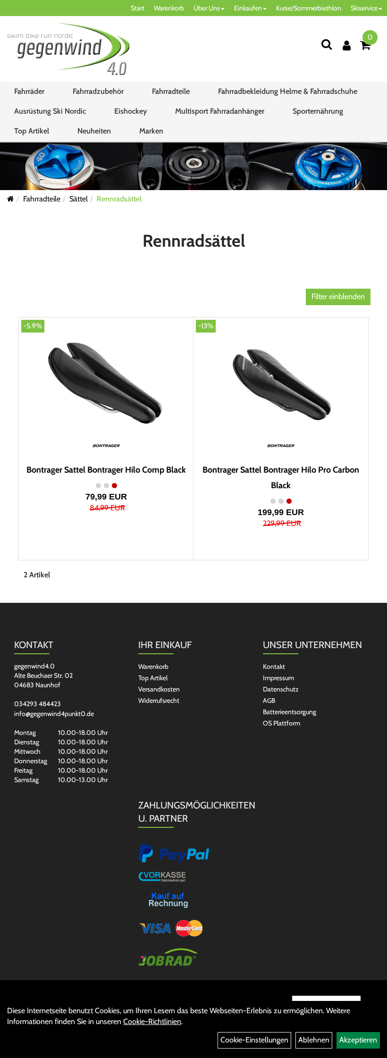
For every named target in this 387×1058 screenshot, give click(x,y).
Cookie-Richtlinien (152, 1021)
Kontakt (274, 666)
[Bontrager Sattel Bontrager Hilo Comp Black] (106, 381)
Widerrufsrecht (158, 700)
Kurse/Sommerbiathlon (308, 8)
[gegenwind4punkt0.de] (68, 49)
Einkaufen (248, 8)
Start (137, 8)
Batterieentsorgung (289, 712)
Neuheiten (94, 130)
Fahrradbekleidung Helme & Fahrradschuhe (287, 91)
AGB (269, 700)
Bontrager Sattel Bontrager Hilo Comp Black (106, 470)
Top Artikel (31, 130)
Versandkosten (159, 689)
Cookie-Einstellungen (254, 1039)
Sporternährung (318, 111)
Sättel (78, 198)
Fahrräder (29, 91)
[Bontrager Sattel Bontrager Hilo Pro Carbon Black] (280, 381)
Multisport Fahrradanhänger (219, 111)
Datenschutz (281, 689)
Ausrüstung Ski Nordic (50, 111)
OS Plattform (281, 723)
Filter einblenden (338, 296)
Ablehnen (313, 1039)
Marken (151, 130)
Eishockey (130, 111)
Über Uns (207, 8)
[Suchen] (326, 44)
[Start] (10, 198)
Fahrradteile (171, 91)
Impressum (278, 678)
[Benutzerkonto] (346, 45)
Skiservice (364, 8)
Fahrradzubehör (98, 91)
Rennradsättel (119, 198)
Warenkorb (169, 8)
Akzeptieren (358, 1039)
